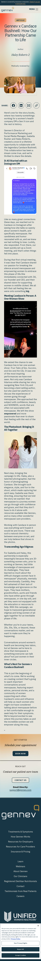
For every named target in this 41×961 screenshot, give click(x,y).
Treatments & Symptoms (20, 831)
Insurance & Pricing (20, 851)
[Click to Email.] (29, 105)
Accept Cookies (20, 955)
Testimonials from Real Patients (20, 891)
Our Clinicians (20, 876)
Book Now (20, 753)
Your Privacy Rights (20, 943)
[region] (20, 941)
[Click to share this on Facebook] (13, 105)
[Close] (38, 925)
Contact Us (20, 780)
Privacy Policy (15, 939)
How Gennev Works (20, 836)
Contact (20, 886)
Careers (20, 896)
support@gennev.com (20, 789)
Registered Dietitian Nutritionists (20, 881)
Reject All (20, 949)
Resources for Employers (20, 841)
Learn (20, 861)
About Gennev (20, 871)
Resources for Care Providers (20, 846)
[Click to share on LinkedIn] (21, 105)
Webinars (20, 866)
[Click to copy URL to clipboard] (36, 105)
